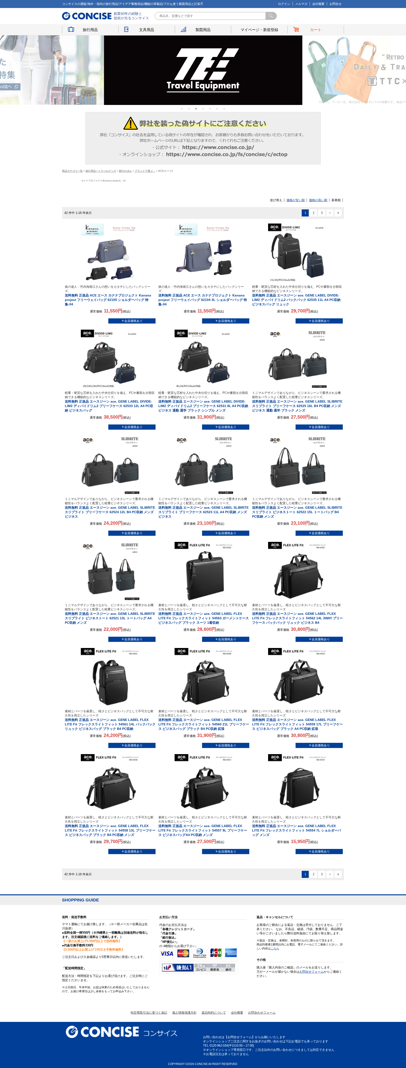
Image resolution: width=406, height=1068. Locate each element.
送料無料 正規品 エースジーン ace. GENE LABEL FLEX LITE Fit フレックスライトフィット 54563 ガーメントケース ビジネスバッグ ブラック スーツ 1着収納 (203, 613)
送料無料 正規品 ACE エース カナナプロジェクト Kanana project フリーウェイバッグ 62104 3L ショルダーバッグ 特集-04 (202, 295)
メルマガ (301, 4)
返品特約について (214, 1012)
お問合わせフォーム (262, 1012)
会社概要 (318, 4)
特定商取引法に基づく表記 (149, 1012)
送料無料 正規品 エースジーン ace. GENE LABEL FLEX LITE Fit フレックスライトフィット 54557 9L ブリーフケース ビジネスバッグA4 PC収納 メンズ (202, 826)
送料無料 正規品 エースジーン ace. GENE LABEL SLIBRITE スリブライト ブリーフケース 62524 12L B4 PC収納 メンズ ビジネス (110, 507)
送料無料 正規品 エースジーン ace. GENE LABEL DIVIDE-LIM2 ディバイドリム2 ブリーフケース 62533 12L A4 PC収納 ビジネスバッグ (110, 401)
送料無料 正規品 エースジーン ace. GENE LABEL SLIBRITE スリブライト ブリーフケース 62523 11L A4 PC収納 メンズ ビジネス (203, 507)
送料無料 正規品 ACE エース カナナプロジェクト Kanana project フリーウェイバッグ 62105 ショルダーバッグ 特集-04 (108, 295)
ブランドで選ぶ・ (145, 170)
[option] (203, 70)
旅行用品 (90, 30)
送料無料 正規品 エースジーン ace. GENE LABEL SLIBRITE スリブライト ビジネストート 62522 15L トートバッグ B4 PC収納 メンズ (297, 507)
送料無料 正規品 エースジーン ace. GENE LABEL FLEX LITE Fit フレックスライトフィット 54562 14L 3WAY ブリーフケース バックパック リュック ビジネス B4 (297, 613)
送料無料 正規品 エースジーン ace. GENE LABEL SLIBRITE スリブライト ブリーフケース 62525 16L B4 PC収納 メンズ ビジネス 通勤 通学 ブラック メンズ (297, 401)
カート (315, 30)
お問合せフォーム (311, 971)
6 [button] (217, 108)
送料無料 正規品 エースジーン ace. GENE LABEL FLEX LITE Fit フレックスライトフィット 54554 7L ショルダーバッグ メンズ (296, 826)
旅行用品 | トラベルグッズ (101, 170)
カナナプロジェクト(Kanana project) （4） (104, 180)
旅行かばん (125, 170)
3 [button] (196, 108)
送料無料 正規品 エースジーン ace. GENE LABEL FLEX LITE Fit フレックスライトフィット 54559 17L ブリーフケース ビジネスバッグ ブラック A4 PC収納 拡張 (297, 720)
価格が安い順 (295, 200)
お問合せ (335, 4)
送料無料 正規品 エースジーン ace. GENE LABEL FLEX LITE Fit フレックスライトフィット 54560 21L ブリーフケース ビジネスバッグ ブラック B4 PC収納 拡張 (203, 720)
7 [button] (224, 108)
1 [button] (182, 108)
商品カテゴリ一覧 (72, 170)
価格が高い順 (318, 200)
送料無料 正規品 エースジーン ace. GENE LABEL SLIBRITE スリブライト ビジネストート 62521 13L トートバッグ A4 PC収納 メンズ (110, 613)
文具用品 (146, 30)
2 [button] (189, 108)
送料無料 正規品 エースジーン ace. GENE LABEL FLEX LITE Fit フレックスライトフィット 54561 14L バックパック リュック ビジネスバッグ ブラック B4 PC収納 (110, 720)
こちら (275, 948)
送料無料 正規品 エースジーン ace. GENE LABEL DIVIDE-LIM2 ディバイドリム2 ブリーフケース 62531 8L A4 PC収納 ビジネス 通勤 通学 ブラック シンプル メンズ (203, 401)
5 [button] (210, 108)
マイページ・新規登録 (259, 30)
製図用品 (203, 30)
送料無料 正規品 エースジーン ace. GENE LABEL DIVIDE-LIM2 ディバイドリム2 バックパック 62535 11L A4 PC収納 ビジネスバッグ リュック (297, 295)
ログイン (284, 4)
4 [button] (203, 108)
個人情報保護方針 (184, 1012)
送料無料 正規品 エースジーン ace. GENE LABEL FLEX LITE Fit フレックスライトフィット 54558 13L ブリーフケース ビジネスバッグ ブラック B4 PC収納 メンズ (110, 826)
